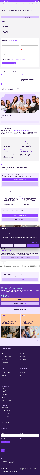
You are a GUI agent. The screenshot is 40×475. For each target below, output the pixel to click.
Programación (23, 359)
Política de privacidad (13, 471)
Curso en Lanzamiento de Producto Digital (30, 3)
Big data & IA (4, 375)
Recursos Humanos (6, 360)
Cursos (21, 375)
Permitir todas (32, 245)
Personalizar (19, 245)
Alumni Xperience (5, 413)
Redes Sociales (5, 395)
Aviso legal (3, 473)
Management (4, 357)
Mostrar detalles (34, 242)
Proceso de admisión (6, 410)
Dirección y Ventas (5, 401)
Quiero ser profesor (6, 419)
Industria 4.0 (23, 357)
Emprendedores (5, 354)
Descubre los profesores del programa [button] (20, 257)
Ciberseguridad (23, 356)
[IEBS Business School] (3, 450)
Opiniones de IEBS (5, 416)
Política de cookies (4, 471)
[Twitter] (8, 468)
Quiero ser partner (5, 422)
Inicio (2, 3)
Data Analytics (5, 373)
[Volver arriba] (37, 420)
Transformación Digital (6, 356)
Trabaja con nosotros (6, 417)
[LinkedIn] (1, 468)
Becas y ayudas (5, 407)
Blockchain (22, 353)
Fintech (21, 354)
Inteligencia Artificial (6, 372)
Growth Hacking (5, 394)
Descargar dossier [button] (19, 183)
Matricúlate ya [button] (19, 279)
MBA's (3, 353)
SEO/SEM (3, 388)
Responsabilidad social (6, 411)
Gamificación (4, 398)
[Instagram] (4, 468)
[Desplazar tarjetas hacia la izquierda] (34, 341)
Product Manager (19, 3)
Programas (5, 3)
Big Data (3, 376)
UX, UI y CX (4, 397)
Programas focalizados (12, 3)
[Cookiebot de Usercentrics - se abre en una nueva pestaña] (34, 228)
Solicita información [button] (19, 179)
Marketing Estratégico (6, 400)
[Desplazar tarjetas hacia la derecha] (37, 341)
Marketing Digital (5, 390)
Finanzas (3, 363)
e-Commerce (4, 391)
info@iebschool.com (7, 458)
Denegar (7, 245)
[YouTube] (6, 468)
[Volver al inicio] (5, 1)
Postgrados (22, 372)
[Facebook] (10, 468)
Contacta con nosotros (6, 420)
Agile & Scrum (4, 359)
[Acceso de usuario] (36, 1)
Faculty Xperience (5, 414)
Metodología (4, 408)
